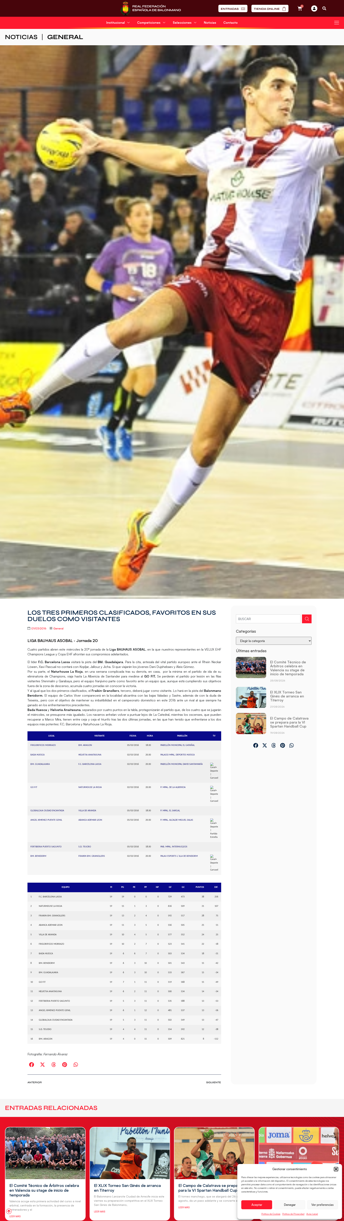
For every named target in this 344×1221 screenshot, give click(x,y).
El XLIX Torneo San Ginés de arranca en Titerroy (287, 696)
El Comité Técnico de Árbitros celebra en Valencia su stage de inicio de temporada (288, 668)
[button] (336, 1169)
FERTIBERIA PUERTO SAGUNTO (46, 847)
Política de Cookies (270, 1213)
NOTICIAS (21, 37)
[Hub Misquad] (314, 8)
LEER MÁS (15, 1216)
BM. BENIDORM (38, 856)
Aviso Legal (312, 1213)
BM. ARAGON (85, 745)
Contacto (230, 23)
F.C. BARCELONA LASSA (89, 764)
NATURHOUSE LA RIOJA (90, 787)
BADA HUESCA (37, 755)
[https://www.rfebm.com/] (150, 8)
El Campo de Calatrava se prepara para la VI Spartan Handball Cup (289, 722)
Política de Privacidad (293, 1213)
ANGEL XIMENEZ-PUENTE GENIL (46, 820)
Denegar (290, 1205)
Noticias (210, 23)
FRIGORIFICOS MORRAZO (43, 745)
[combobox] (268, 618)
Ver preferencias (322, 1205)
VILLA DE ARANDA (87, 810)
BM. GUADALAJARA (40, 764)
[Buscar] (307, 618)
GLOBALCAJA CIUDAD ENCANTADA (47, 810)
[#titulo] (9, 1211)
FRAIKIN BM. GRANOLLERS (91, 856)
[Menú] (337, 23)
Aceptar (256, 1205)
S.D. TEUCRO (84, 847)
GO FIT (33, 787)
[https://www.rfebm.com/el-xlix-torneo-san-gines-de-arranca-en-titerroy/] (251, 699)
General (65, 37)
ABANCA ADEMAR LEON (90, 820)
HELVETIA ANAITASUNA (89, 755)
